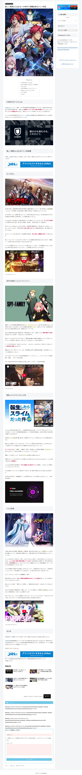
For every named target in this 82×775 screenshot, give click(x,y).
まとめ (23, 94)
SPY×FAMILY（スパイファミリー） (29, 88)
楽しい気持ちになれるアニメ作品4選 (30, 84)
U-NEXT (7, 107)
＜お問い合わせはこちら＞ (67, 64)
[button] (76, 20)
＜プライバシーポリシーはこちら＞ (67, 60)
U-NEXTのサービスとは (27, 82)
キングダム (24, 86)
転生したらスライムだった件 (28, 90)
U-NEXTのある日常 (9, 3)
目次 (27, 80)
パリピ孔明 (24, 92)
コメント (9, 743)
